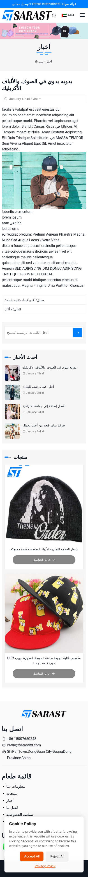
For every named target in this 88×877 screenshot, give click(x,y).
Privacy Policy (45, 866)
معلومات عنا (15, 786)
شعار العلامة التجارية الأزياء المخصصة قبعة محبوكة (43, 549)
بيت (41, 61)
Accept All (31, 856)
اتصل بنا (11, 807)
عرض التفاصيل (41, 559)
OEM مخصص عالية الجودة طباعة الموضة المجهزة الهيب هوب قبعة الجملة (44, 660)
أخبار (49, 61)
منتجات (11, 793)
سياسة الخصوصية (19, 814)
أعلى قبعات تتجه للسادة (20, 300)
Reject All (57, 856)
